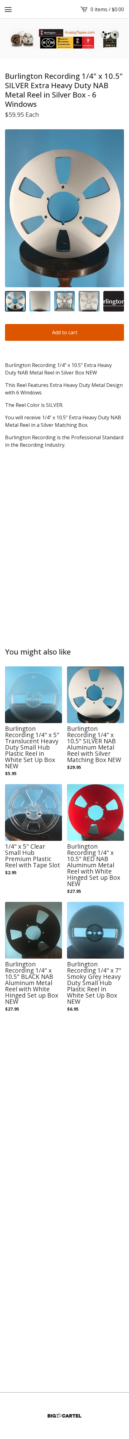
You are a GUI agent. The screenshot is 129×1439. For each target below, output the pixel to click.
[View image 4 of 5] (89, 301)
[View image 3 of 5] (64, 301)
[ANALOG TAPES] (64, 39)
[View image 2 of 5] (39, 301)
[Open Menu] (8, 9)
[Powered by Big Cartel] (64, 1415)
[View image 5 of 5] (113, 301)
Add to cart (64, 332)
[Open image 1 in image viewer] (64, 208)
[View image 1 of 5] (15, 301)
